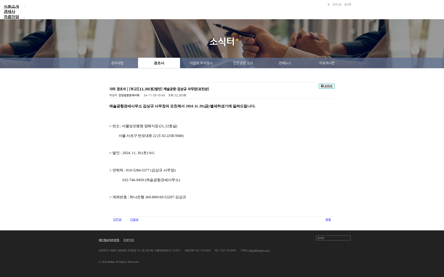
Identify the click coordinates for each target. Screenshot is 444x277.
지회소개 (11, 6)
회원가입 (337, 4)
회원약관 (129, 240)
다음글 (134, 220)
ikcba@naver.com (259, 250)
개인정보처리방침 (109, 240)
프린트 (328, 86)
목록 (328, 220)
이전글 (117, 220)
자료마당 (11, 16)
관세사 (9, 11)
